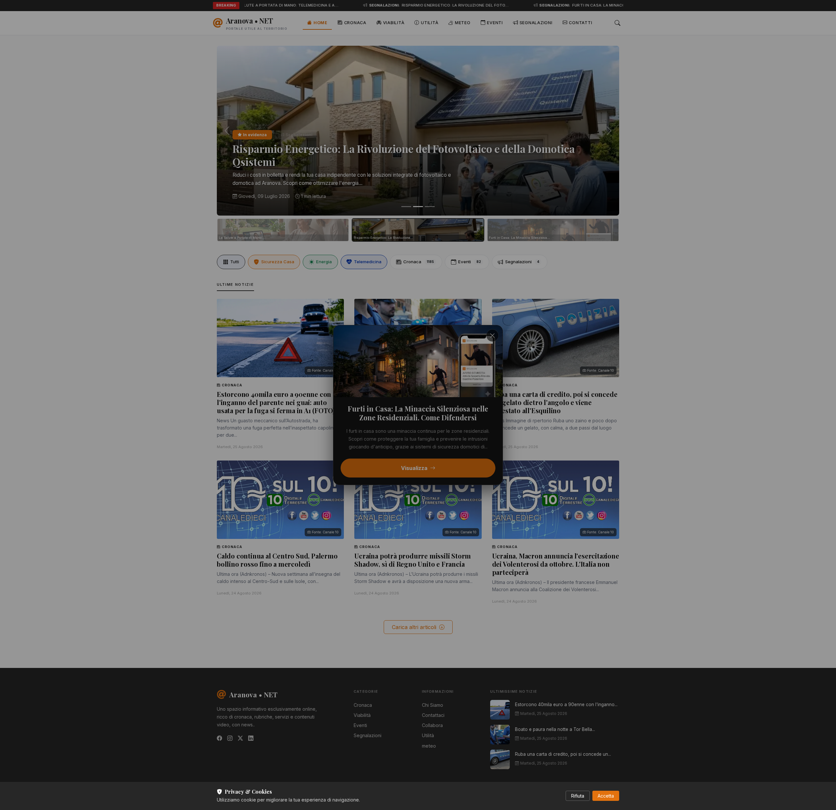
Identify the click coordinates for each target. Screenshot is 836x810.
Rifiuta (577, 796)
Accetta (606, 796)
